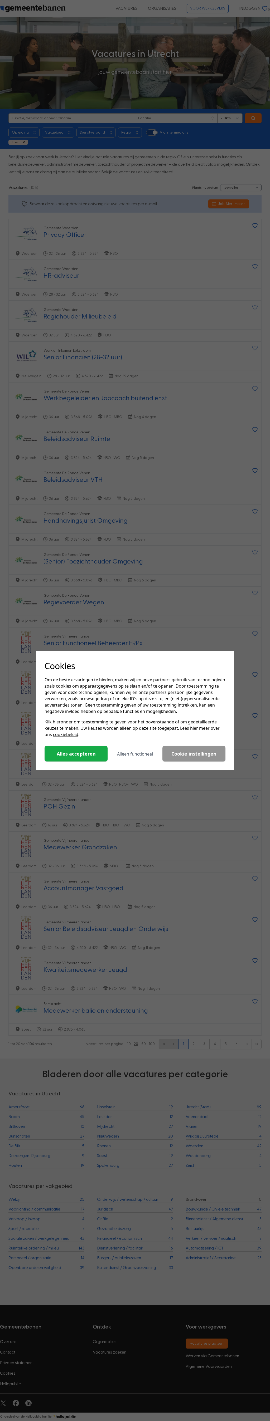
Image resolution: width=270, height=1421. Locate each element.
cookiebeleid (65, 734)
